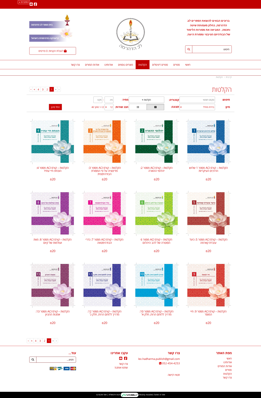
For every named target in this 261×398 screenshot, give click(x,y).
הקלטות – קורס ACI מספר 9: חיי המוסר (208, 313)
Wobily (141, 394)
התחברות (24, 2)
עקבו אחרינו (119, 353)
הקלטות (219, 77)
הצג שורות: (121, 107)
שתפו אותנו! (121, 367)
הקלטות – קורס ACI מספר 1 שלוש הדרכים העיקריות (208, 169)
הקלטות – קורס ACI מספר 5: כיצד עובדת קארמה (208, 241)
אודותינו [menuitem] (108, 64)
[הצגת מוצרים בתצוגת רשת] (155, 107)
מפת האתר (224, 353)
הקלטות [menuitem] (142, 64)
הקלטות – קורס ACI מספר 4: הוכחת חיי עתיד (52, 169)
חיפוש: (226, 99)
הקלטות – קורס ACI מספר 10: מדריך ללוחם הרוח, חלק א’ (156, 313)
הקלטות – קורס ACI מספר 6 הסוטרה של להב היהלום (156, 241)
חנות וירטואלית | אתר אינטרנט (108, 394)
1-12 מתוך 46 (97, 107)
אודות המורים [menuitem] (92, 64)
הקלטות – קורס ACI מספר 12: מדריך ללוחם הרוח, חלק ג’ (104, 313)
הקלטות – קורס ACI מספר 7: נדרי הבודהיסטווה (104, 241)
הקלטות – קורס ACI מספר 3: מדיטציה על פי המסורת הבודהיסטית (104, 171)
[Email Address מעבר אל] (31, 4)
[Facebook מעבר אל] (35, 4)
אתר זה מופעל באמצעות (130, 394)
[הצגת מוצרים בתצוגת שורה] (138, 107)
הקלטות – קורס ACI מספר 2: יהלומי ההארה (156, 169)
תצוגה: (175, 106)
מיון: (227, 107)
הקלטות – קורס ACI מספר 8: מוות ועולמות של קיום (53, 241)
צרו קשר (174, 353)
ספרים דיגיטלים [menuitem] (160, 64)
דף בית (229, 77)
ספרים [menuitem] (176, 64)
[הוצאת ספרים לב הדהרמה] (130, 34)
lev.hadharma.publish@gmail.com (159, 359)
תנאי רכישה (174, 375)
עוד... (72, 353)
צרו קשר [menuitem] (75, 64)
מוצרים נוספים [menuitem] (125, 64)
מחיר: (125, 99)
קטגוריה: (174, 100)
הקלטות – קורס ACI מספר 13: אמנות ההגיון (53, 313)
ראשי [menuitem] (187, 64)
